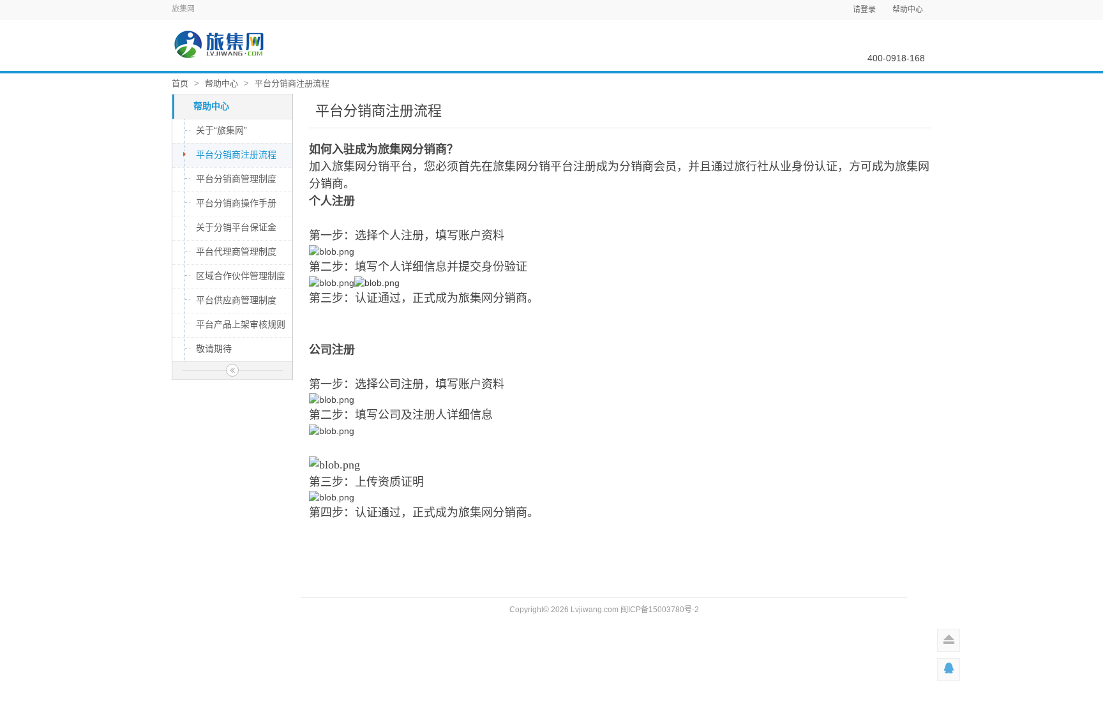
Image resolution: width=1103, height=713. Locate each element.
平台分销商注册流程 (292, 83)
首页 (180, 83)
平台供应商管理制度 (236, 300)
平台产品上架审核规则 (240, 324)
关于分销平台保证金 (236, 227)
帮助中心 (907, 9)
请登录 (864, 9)
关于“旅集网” (221, 130)
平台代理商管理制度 (236, 251)
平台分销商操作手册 (236, 203)
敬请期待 (214, 348)
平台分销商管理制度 (236, 179)
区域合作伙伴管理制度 (240, 276)
